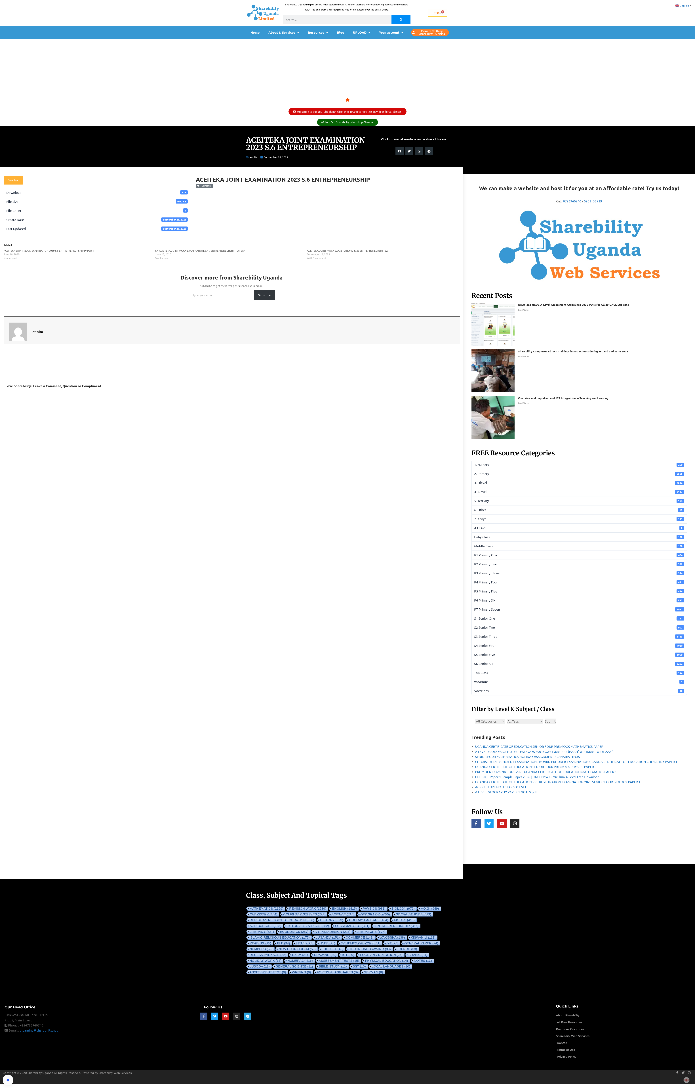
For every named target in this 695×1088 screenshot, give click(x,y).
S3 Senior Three (578, 636)
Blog (340, 32)
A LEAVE (578, 528)
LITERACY (262, 932)
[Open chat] (8, 1080)
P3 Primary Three (578, 573)
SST (359, 966)
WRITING (301, 972)
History (331, 920)
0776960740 (572, 201)
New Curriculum (297, 949)
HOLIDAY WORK (265, 960)
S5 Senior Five (578, 654)
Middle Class (578, 546)
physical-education (386, 960)
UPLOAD (360, 32)
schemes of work (360, 943)
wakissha (392, 937)
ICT (348, 955)
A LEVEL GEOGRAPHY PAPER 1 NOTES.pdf (506, 792)
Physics (374, 908)
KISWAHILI (423, 937)
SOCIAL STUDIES (413, 914)
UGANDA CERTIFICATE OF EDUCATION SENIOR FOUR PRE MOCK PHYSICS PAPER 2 (535, 767)
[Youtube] (502, 823)
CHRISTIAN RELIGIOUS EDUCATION (282, 920)
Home (255, 32)
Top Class (578, 672)
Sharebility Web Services (115, 1073)
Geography (375, 914)
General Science (294, 966)
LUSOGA (260, 966)
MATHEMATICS (266, 908)
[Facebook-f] (476, 823)
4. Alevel (578, 492)
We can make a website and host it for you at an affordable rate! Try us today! (579, 188)
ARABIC (417, 955)
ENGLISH (344, 908)
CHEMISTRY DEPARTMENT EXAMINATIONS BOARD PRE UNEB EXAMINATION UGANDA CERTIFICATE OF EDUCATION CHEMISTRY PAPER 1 (576, 761)
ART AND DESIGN (333, 932)
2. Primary (578, 473)
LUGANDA (328, 937)
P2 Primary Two (578, 564)
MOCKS (404, 920)
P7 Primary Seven (578, 609)
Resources (316, 32)
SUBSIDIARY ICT (352, 926)
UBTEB (304, 943)
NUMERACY (300, 960)
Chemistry (263, 914)
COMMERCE (360, 937)
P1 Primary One (578, 555)
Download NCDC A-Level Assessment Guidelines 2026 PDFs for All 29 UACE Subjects (573, 304)
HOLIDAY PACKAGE (368, 920)
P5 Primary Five (578, 591)
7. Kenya (578, 519)
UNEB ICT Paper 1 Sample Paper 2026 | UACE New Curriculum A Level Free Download (537, 777)
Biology (403, 908)
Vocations (578, 691)
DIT (392, 943)
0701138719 (593, 201)
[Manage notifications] (686, 1080)
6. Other (578, 510)
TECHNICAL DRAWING (370, 949)
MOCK (430, 908)
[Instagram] (515, 823)
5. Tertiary (578, 501)
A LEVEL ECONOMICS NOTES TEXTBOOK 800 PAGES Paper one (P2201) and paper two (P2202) (544, 751)
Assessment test (268, 972)
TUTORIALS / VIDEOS (308, 926)
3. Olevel (578, 482)
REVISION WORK (307, 908)
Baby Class (578, 537)
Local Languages (391, 966)
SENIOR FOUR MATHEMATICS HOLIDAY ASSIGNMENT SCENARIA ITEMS (527, 756)
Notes (423, 960)
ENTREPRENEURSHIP (396, 926)
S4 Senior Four (578, 645)
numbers (261, 949)
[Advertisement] (347, 66)
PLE (283, 943)
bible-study (333, 966)
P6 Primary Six (578, 600)
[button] (399, 151)
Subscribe (264, 295)
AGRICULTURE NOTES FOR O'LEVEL (501, 787)
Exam (300, 955)
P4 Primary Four (578, 582)
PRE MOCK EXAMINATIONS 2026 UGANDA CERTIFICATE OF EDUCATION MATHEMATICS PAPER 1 (546, 772)
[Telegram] (247, 1016)
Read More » (523, 310)
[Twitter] (489, 823)
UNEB (327, 943)
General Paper (421, 943)
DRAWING (325, 955)
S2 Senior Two (578, 627)
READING (260, 943)
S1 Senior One (578, 618)
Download (13, 180)
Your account (389, 32)
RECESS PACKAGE (268, 955)
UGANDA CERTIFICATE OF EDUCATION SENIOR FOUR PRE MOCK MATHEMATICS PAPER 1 (540, 746)
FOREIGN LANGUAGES (337, 972)
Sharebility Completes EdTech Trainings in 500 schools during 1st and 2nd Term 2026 (573, 351)
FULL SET (332, 949)
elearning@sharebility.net (39, 1030)
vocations (578, 681)
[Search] (400, 19)
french (407, 949)
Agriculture (265, 926)
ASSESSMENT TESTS (339, 960)
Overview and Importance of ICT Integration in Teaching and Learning (563, 398)
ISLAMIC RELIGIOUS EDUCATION (280, 937)
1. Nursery (578, 464)
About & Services (281, 32)
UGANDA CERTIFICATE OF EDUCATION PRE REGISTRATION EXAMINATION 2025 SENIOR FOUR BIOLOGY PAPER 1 (557, 782)
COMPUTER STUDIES (304, 914)
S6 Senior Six (578, 663)
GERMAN (373, 972)
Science (342, 914)
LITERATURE (371, 932)
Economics (206, 185)
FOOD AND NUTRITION (381, 955)
